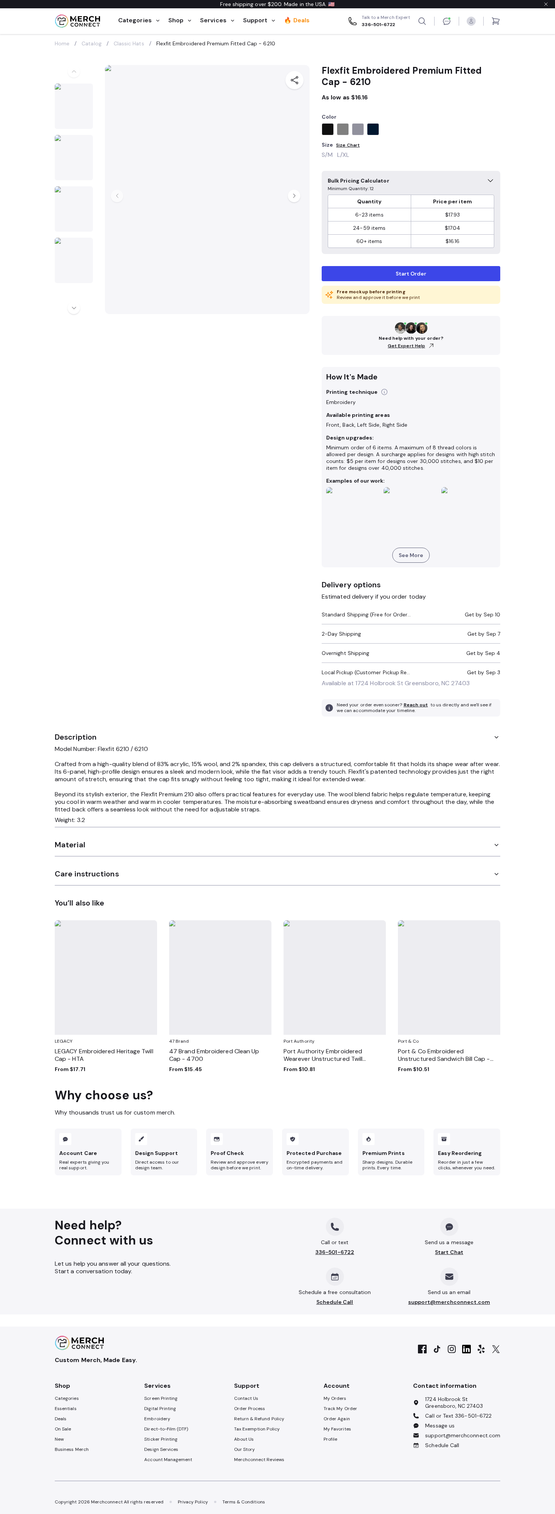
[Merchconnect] (79, 1343)
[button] (384, 392)
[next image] (74, 308)
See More (411, 555)
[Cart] (495, 21)
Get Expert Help (406, 346)
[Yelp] (481, 1350)
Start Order (411, 273)
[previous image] (74, 71)
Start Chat (449, 1252)
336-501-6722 (334, 1252)
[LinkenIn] (466, 1350)
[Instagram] (451, 1350)
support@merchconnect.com (449, 1302)
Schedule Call (334, 1302)
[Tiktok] (437, 1350)
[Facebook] (422, 1350)
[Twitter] (496, 1350)
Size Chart (348, 145)
